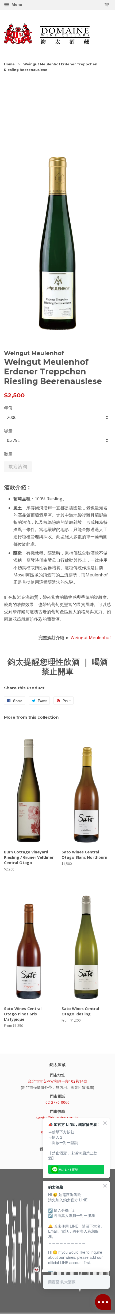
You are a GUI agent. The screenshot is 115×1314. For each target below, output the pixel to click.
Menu (16, 4)
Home (9, 64)
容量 (8, 431)
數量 (8, 454)
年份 (8, 408)
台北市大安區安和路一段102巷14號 (57, 1081)
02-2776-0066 (57, 1102)
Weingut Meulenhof (91, 637)
